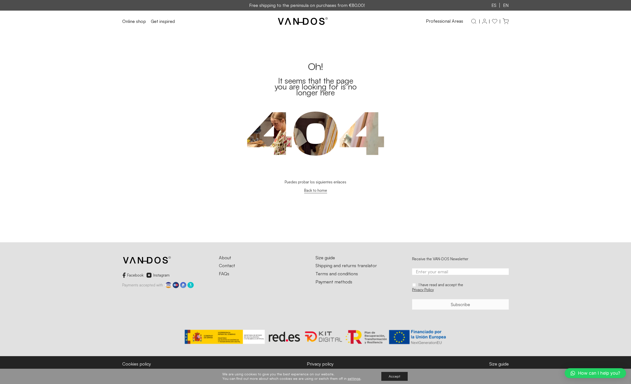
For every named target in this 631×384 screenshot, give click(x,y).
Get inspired (163, 21)
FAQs (224, 274)
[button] (595, 373)
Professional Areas (444, 21)
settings (354, 378)
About (225, 258)
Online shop (134, 21)
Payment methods (334, 282)
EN (506, 5)
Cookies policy (136, 364)
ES (493, 5)
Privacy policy (320, 364)
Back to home (315, 190)
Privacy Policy (423, 290)
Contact (227, 265)
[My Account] (484, 21)
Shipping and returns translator (346, 265)
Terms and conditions (337, 274)
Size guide (325, 258)
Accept (394, 376)
